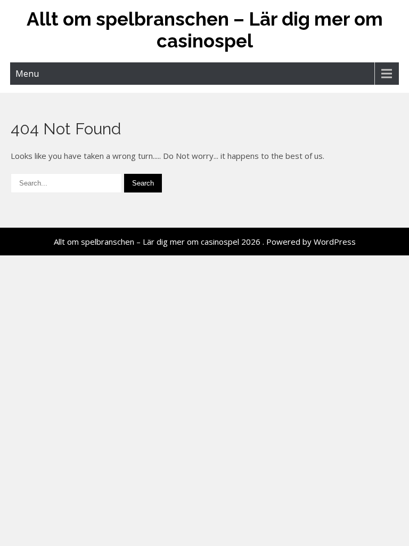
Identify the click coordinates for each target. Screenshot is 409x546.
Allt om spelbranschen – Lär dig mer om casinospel (205, 30)
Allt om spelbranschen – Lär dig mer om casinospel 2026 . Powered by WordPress (205, 241)
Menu (27, 73)
